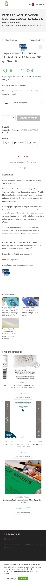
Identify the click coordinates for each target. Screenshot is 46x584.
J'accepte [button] (22, 578)
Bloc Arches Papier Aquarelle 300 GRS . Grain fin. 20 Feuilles (23, 501)
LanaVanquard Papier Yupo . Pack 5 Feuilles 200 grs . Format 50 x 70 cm (23, 445)
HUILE (31, 441)
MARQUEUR (38, 441)
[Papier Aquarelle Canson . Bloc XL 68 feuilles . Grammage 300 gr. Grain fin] (10, 301)
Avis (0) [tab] (23, 168)
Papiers (14, 130)
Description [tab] (23, 157)
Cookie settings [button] (10, 578)
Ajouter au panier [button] (23, 398)
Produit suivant (35, 40)
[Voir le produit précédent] (4, 40)
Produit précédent (12, 40)
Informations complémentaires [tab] (23, 162)
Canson (13, 133)
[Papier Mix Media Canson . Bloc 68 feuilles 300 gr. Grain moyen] (30, 301)
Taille (7, 103)
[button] (40, 47)
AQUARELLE (33, 130)
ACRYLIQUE (22, 130)
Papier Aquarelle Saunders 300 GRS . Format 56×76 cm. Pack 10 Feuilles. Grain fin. (10, 334)
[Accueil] (3, 25)
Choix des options (23, 512)
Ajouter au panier (28, 118)
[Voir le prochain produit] (42, 40)
